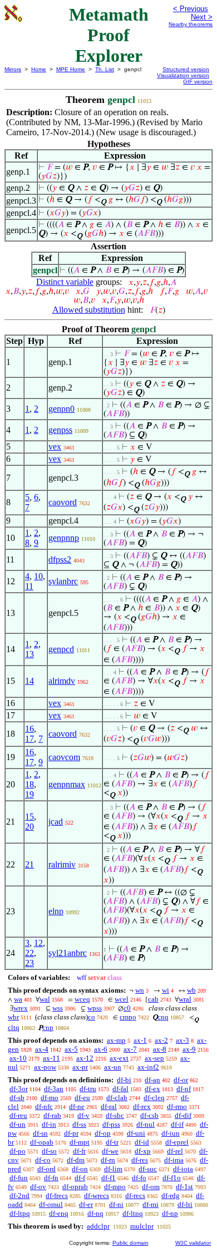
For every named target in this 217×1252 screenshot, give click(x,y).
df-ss (79, 1124)
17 (29, 738)
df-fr (79, 1151)
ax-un (112, 1067)
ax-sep (154, 1058)
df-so (49, 1151)
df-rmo (177, 1106)
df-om (151, 1186)
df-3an (53, 1089)
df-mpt (80, 1142)
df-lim (113, 1169)
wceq (82, 999)
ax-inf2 (148, 1067)
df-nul (145, 1124)
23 (29, 963)
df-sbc (115, 1115)
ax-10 (18, 1058)
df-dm (76, 1160)
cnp (47, 1027)
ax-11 (51, 1058)
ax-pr (80, 1067)
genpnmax (66, 784)
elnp (55, 911)
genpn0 (61, 408)
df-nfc (44, 1106)
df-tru (88, 1089)
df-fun (18, 1178)
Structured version (185, 69)
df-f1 (108, 1178)
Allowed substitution (88, 309)
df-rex (142, 1106)
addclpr (98, 1226)
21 (29, 864)
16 (29, 728)
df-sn (40, 1133)
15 (29, 816)
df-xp (143, 1151)
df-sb (16, 1097)
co (91, 1017)
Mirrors (12, 69)
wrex (20, 1008)
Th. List (104, 69)
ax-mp (116, 1040)
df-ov (38, 1186)
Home (38, 69)
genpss (60, 430)
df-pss (111, 1124)
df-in (49, 1124)
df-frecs (57, 1195)
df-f (80, 1178)
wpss (94, 1008)
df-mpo (115, 1186)
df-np (170, 1213)
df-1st (184, 1186)
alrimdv (61, 681)
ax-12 (84, 1058)
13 (29, 654)
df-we (110, 1151)
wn (139, 990)
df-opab (41, 1142)
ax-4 (41, 1049)
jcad (55, 821)
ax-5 (71, 1049)
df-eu (82, 1097)
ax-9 (189, 1049)
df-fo (139, 1178)
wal (45, 999)
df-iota (183, 1169)
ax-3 (182, 1040)
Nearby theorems (191, 24)
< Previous (190, 8)
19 (29, 794)
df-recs (135, 1195)
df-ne (77, 1106)
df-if (177, 1124)
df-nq (95, 1213)
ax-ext (119, 1058)
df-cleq (154, 1097)
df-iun (170, 1133)
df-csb (149, 1115)
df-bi (124, 1080)
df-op (103, 1133)
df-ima (174, 1160)
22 (29, 953)
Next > (202, 17)
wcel (122, 999)
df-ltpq (19, 1213)
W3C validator (193, 1243)
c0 (127, 1008)
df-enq (58, 1213)
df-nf (183, 1089)
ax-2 (161, 1040)
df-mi (150, 1204)
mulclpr (142, 1226)
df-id (142, 1142)
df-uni (136, 1133)
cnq (163, 1017)
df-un (17, 1124)
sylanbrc (63, 581)
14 (29, 681)
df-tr (112, 1142)
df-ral (109, 1106)
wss (57, 1008)
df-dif (183, 1115)
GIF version (198, 81)
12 (38, 943)
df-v (83, 1115)
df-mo (49, 1097)
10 (38, 576)
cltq (13, 1027)
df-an (152, 1080)
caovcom (64, 757)
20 (29, 826)
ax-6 (100, 1049)
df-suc (148, 1169)
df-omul (51, 1204)
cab (153, 999)
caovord (62, 502)
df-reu (18, 1115)
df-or (181, 1080)
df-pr (71, 1133)
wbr (13, 1017)
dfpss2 (59, 559)
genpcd (61, 649)
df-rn (108, 1160)
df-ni (116, 1204)
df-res (139, 1160)
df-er (86, 1204)
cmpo (128, 1017)
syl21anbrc (67, 953)
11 (29, 586)
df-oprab (75, 1186)
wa (18, 999)
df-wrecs (96, 1195)
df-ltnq (132, 1213)
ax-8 (159, 1049)
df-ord (46, 1169)
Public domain (130, 1243)
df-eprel (177, 1142)
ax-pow (45, 1067)
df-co (43, 1160)
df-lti (185, 1204)
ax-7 (130, 1049)
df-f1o (171, 1178)
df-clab (116, 1097)
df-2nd (19, 1195)
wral (185, 999)
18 (29, 784)
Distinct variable (64, 282)
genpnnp (63, 538)
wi (165, 990)
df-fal (120, 1089)
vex (54, 446)
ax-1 (140, 1040)
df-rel (175, 1151)
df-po (17, 1151)
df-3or (18, 1089)
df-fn (51, 1178)
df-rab (52, 1115)
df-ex (152, 1089)
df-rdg (170, 1195)
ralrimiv (62, 864)
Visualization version (183, 75)
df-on (80, 1169)
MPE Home (70, 69)
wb (191, 990)
